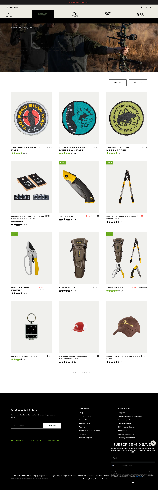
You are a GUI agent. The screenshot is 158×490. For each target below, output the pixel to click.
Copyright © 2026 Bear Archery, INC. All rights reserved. (29, 478)
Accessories (64, 20)
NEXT (133, 482)
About (125, 20)
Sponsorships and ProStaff (89, 431)
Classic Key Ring (24, 356)
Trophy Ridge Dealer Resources (130, 420)
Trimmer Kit (115, 287)
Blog (81, 413)
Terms (144, 476)
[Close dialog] (153, 443)
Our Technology (85, 416)
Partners (82, 434)
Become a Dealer (124, 423)
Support (121, 413)
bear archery (16, 28)
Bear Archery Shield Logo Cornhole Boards (27, 218)
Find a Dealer (17, 440)
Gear (96, 20)
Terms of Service (85, 420)
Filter (118, 82)
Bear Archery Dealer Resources (130, 416)
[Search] (146, 7)
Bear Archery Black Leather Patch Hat (102, 476)
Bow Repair (122, 431)
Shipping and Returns (126, 427)
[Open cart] (151, 7)
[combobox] (115, 466)
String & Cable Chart (126, 434)
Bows (32, 20)
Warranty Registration (126, 438)
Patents (82, 427)
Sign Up (52, 425)
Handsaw (66, 216)
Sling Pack (67, 287)
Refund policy (84, 423)
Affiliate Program (85, 438)
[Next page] (89, 372)
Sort (137, 82)
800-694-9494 (54, 440)
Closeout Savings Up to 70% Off (79, 2)
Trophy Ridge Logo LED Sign (44, 476)
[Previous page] (68, 372)
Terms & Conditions (102, 479)
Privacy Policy (88, 479)
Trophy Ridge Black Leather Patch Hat (71, 476)
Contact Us (36, 440)
